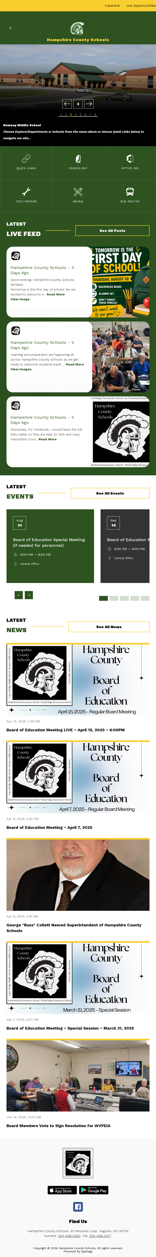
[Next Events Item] (29, 595)
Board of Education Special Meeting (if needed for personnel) (49, 542)
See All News (109, 627)
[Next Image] (89, 104)
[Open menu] (10, 28)
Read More (56, 294)
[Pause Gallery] (78, 104)
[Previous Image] (67, 104)
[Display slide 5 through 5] (145, 598)
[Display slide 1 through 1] (103, 598)
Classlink (112, 5)
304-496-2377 (100, 1236)
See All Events (110, 493)
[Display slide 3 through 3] (124, 598)
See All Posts (112, 230)
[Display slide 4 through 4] (134, 598)
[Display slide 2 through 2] (113, 598)
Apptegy (86, 1251)
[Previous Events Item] (19, 595)
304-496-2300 (69, 1236)
